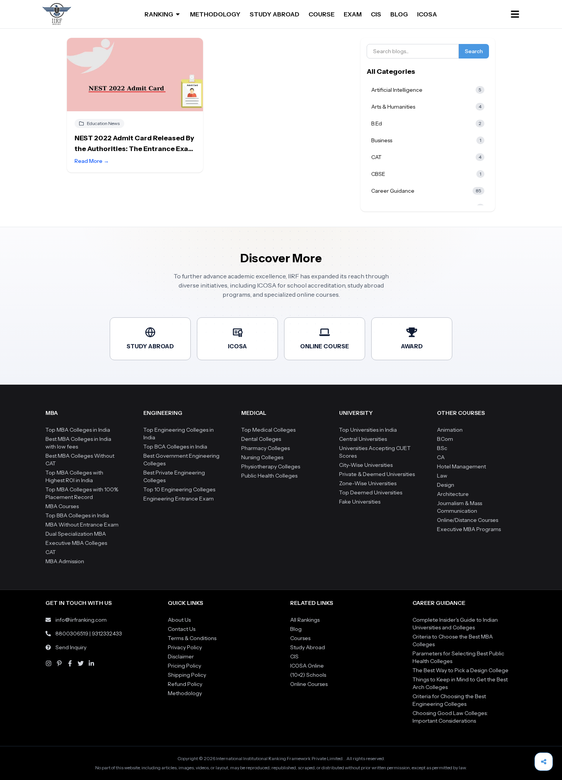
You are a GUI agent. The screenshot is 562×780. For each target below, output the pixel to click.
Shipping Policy (187, 674)
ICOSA (427, 14)
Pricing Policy (184, 665)
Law (442, 475)
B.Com (445, 438)
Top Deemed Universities (370, 492)
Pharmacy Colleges (265, 448)
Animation (450, 429)
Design (445, 484)
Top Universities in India (368, 429)
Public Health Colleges (269, 475)
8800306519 (71, 633)
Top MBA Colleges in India (77, 429)
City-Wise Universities (366, 464)
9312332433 (107, 633)
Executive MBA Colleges (76, 543)
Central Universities (363, 438)
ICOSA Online (307, 665)
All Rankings (305, 619)
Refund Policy (185, 684)
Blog (296, 629)
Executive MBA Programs (469, 529)
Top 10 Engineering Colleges (179, 489)
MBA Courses (62, 506)
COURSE (322, 14)
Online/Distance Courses (467, 520)
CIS (376, 14)
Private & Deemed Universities (377, 474)
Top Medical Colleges (268, 429)
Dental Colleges (261, 438)
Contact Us (181, 629)
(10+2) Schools (308, 674)
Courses (300, 638)
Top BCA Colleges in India (175, 446)
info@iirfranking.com (81, 619)
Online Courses (309, 684)
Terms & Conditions (192, 638)
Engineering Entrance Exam (178, 498)
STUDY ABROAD (274, 14)
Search (474, 51)
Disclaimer (181, 656)
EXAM (353, 14)
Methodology (185, 693)
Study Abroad (307, 647)
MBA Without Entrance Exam (82, 524)
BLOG (399, 14)
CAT (50, 552)
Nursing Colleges (262, 457)
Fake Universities (359, 501)
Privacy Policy (185, 647)
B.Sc (442, 448)
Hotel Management (461, 466)
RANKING (159, 14)
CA (441, 457)
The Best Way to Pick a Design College (460, 670)
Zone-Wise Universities (367, 483)
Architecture (453, 494)
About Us (179, 619)
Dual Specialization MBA (75, 533)
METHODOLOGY (215, 14)
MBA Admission (64, 561)
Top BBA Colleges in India (77, 515)
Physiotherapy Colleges (270, 466)
